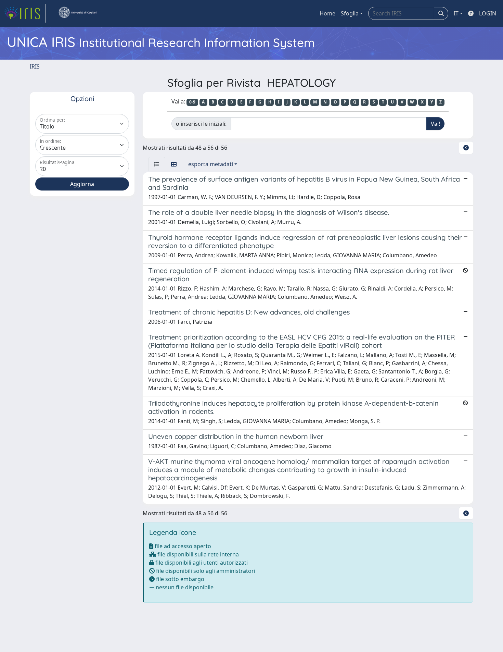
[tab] (156, 164)
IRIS (35, 66)
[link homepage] (25, 13)
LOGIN (487, 13)
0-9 (192, 102)
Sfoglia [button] (350, 13)
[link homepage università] (77, 13)
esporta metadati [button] (210, 164)
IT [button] (456, 13)
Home (327, 13)
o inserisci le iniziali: (201, 123)
